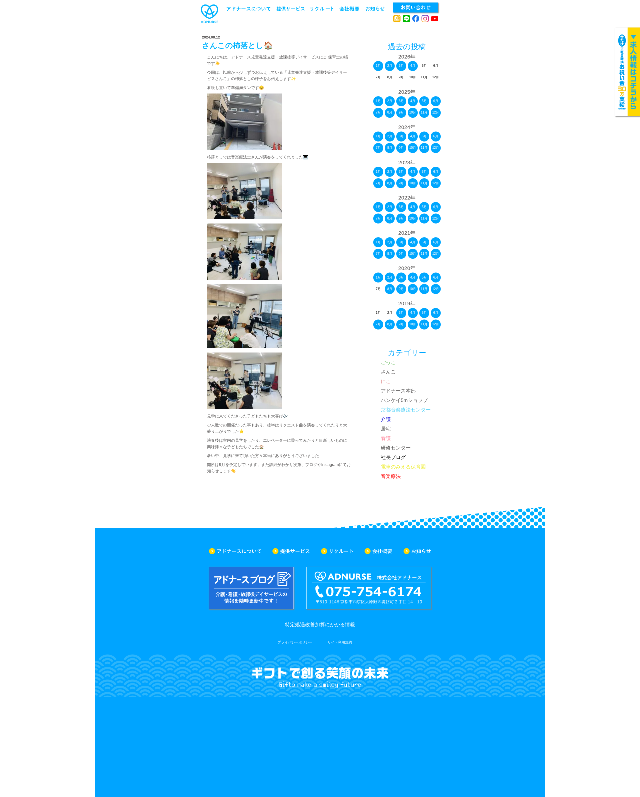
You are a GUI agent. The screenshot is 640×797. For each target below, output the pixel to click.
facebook (416, 18)
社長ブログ (393, 457)
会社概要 (349, 8)
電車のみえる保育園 (403, 467)
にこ (386, 381)
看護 (386, 438)
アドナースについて (248, 8)
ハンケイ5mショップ (404, 400)
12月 (435, 112)
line (406, 18)
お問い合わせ (415, 7)
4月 (412, 66)
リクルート (322, 8)
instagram (425, 18)
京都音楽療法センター (406, 409)
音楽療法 (391, 476)
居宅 (386, 429)
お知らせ (375, 8)
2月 (389, 66)
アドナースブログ (396, 18)
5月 (424, 101)
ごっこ (388, 362)
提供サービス (290, 8)
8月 (389, 112)
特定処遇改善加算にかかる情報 (320, 624)
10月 (412, 112)
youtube (434, 18)
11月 (424, 112)
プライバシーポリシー (295, 642)
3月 (401, 66)
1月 (378, 66)
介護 (386, 419)
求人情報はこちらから (627, 72)
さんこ (388, 371)
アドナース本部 (398, 391)
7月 (378, 112)
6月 (435, 101)
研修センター (396, 447)
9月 (401, 112)
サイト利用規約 (340, 642)
